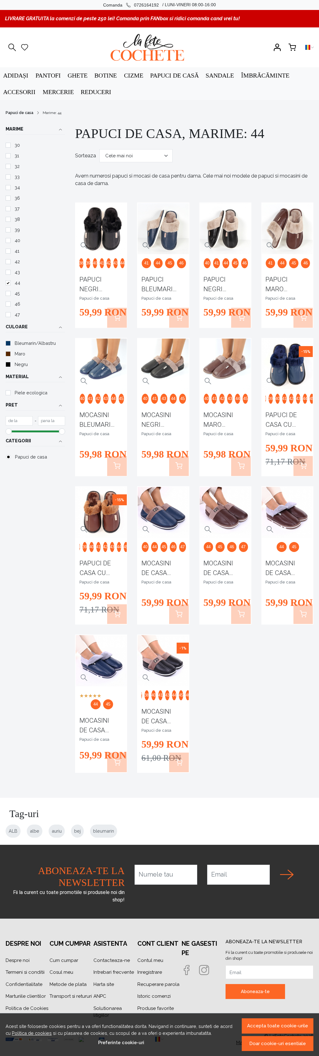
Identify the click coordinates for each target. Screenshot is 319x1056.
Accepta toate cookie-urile (277, 1026)
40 (17, 240)
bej (77, 831)
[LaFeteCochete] (147, 47)
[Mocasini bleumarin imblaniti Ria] (101, 364)
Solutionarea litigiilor (107, 1012)
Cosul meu (61, 972)
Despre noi (18, 960)
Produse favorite (155, 1008)
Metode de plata (68, 984)
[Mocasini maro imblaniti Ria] (225, 364)
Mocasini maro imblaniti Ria (218, 421)
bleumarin (103, 831)
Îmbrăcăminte (265, 75)
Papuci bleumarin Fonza (159, 285)
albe (34, 831)
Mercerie (58, 91)
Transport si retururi (71, 996)
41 (17, 251)
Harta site (103, 984)
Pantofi (48, 75)
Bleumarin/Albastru (35, 343)
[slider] (9, 431)
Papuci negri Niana (90, 285)
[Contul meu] (277, 47)
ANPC (99, 996)
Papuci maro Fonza (276, 285)
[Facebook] (190, 970)
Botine (105, 75)
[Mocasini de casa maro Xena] (287, 512)
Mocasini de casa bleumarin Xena (97, 726)
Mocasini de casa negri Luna (159, 717)
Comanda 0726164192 (131, 4)
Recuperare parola (158, 984)
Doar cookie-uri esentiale (277, 1043)
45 (17, 293)
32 (17, 166)
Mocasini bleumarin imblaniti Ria (97, 421)
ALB (13, 831)
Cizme (133, 75)
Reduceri (96, 91)
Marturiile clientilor (26, 996)
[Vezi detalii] (84, 245)
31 (17, 155)
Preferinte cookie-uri (121, 1042)
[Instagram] (208, 970)
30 (17, 145)
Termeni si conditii (25, 972)
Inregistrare (149, 972)
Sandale (220, 75)
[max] (51, 421)
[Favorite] (24, 47)
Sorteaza (85, 156)
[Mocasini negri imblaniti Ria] (163, 364)
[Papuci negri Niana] (101, 228)
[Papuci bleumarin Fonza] (163, 228)
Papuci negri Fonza (214, 285)
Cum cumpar (64, 960)
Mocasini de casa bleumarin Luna (159, 569)
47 (17, 314)
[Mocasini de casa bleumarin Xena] (101, 660)
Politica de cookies (32, 1033)
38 (17, 219)
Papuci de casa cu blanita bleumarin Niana (283, 421)
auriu (57, 831)
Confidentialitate (24, 984)
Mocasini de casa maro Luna (221, 569)
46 (17, 304)
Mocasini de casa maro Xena (283, 569)
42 (17, 261)
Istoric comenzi (154, 996)
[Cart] (292, 47)
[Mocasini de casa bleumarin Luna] (163, 512)
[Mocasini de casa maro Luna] (225, 512)
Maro (20, 353)
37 (17, 208)
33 (17, 176)
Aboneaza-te (255, 991)
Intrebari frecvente (113, 972)
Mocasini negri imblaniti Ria (156, 421)
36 (17, 198)
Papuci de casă (174, 75)
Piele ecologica (31, 392)
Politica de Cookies (27, 1008)
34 (17, 187)
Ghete (78, 75)
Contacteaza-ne (111, 960)
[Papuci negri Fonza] (225, 228)
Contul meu (150, 960)
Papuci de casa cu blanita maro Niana (95, 569)
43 (17, 272)
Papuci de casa (19, 113)
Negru (21, 364)
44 (17, 282)
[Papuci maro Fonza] (287, 228)
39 (17, 229)
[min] (19, 421)
